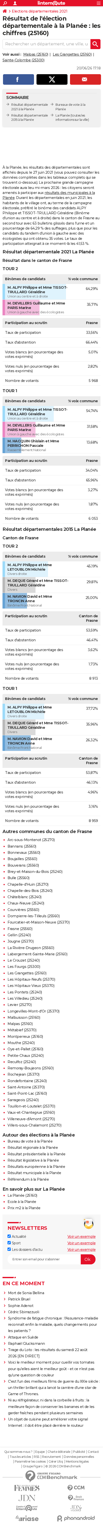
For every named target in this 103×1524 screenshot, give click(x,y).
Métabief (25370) (22, 1030)
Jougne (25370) (21, 941)
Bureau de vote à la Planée (30, 1141)
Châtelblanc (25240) (25, 897)
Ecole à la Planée (22, 1201)
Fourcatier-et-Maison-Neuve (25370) (39, 922)
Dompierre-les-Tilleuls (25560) (34, 916)
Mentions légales (77, 1461)
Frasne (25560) (20, 929)
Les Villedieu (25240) (25, 998)
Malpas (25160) (35, 54)
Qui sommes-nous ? (18, 1452)
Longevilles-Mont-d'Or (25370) (34, 1011)
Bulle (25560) (19, 878)
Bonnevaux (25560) (24, 852)
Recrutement (51, 1457)
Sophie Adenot (21, 1305)
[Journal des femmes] (27, 1488)
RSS (36, 1457)
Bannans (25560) (22, 846)
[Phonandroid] (76, 1518)
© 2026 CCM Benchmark (63, 1466)
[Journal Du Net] (27, 1498)
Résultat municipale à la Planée (34, 1173)
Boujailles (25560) (22, 859)
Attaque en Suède (23, 1337)
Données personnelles (79, 1457)
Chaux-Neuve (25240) (26, 903)
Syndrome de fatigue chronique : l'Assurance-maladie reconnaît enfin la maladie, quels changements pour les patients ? (53, 1324)
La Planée (63, 115)
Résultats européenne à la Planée (36, 1166)
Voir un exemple (82, 1236)
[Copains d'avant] (27, 1508)
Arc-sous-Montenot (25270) (31, 840)
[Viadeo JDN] (76, 1508)
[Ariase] (27, 1518)
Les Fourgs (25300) (24, 966)
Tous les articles (20, 1457)
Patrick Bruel (19, 1299)
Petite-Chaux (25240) (26, 1055)
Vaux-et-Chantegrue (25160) (31, 1112)
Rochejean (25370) (24, 1074)
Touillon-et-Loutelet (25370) (31, 1106)
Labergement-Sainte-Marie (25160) (37, 954)
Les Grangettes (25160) (72, 54)
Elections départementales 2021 (39, 11)
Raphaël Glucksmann (26, 1343)
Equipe (40, 1452)
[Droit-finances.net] (76, 1498)
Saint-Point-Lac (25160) (27, 1093)
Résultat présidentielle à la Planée (37, 1154)
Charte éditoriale (59, 1452)
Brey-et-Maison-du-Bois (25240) (35, 871)
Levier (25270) (20, 1004)
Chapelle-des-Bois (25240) (30, 890)
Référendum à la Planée (28, 1179)
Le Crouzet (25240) (24, 960)
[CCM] (76, 1488)
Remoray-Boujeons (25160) (31, 1068)
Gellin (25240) (19, 935)
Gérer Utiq (55, 1461)
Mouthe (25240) (21, 1043)
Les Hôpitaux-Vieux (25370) (31, 985)
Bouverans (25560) (23, 865)
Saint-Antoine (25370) (26, 1087)
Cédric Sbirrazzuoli (23, 1312)
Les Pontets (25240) (25, 992)
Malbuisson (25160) (24, 1017)
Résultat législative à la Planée (33, 1160)
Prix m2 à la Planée (24, 1208)
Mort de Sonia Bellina (26, 1293)
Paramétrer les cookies (30, 1461)
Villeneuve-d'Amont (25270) (31, 1119)
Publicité (79, 1452)
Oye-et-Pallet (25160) (25, 1049)
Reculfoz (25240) (22, 1062)
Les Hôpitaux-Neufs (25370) (31, 979)
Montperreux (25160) (25, 1036)
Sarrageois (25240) (23, 1100)
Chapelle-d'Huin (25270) (28, 884)
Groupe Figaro (32, 1466)
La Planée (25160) (22, 1195)
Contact (93, 1452)
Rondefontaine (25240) (27, 1081)
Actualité (18, 1236)
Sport (15, 1243)
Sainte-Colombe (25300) (23, 60)
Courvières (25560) (23, 909)
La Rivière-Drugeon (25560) (31, 948)
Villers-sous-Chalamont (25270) (34, 1125)
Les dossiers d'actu (26, 1249)
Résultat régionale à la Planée (33, 1147)
